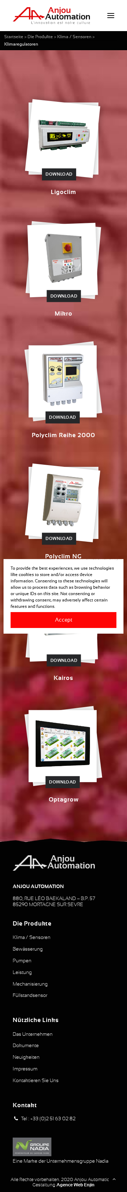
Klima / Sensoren (74, 36)
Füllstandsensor (30, 995)
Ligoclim (63, 192)
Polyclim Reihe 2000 (63, 435)
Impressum (25, 1068)
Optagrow (64, 799)
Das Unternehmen (33, 1034)
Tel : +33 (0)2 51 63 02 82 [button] (48, 1118)
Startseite (13, 36)
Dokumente (26, 1045)
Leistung (22, 972)
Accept (63, 620)
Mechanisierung (30, 984)
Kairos (63, 678)
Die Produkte (40, 36)
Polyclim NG (63, 556)
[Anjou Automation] (51, 15)
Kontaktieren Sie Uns (36, 1080)
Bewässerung (28, 949)
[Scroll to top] (114, 1178)
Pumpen (22, 960)
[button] (111, 15)
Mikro (63, 313)
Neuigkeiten (26, 1057)
